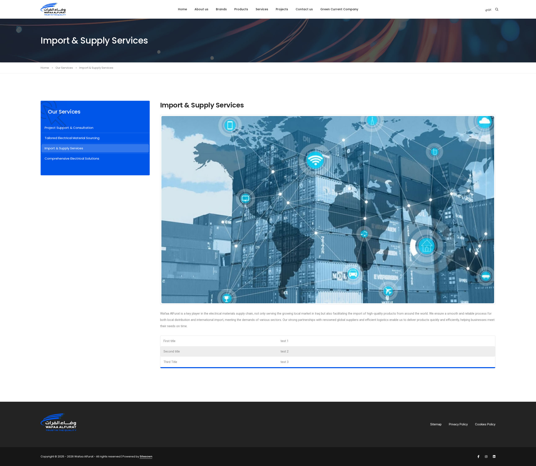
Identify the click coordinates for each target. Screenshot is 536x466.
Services (262, 9)
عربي (488, 9)
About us (201, 9)
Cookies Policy (485, 424)
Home (182, 9)
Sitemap (436, 424)
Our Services (64, 68)
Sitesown (146, 456)
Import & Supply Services (64, 148)
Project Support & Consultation (69, 127)
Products (241, 9)
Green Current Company (339, 9)
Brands (221, 9)
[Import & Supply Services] (327, 209)
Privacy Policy (458, 424)
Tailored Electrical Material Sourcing (72, 138)
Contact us (304, 9)
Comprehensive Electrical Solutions (72, 158)
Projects (282, 9)
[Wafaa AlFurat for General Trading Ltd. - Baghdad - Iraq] (53, 9)
